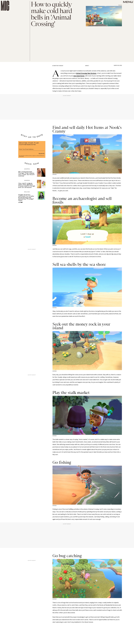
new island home (78, 76)
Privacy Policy (21, 156)
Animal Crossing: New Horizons (86, 73)
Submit (41, 153)
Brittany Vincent (58, 65)
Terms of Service (40, 155)
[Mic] (5, 6)
